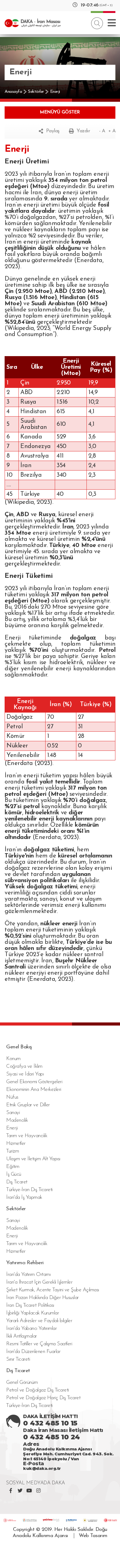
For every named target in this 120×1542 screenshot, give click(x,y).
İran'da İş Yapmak (24, 1197)
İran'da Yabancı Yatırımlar (31, 1328)
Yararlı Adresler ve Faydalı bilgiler (39, 1320)
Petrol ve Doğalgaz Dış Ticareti (37, 1390)
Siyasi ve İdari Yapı (25, 1074)
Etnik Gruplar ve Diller (28, 1105)
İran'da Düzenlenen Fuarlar (33, 1351)
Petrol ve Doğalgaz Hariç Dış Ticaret (43, 1397)
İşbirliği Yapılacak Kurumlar (32, 1313)
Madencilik (17, 1120)
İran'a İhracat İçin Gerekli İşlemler (39, 1282)
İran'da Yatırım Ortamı (28, 1274)
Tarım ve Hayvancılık (26, 1135)
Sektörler (36, 91)
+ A (112, 131)
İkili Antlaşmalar (21, 1336)
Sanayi (13, 1112)
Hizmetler (16, 1143)
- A (102, 131)
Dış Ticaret (16, 1182)
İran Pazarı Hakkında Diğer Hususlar (42, 1297)
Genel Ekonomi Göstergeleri (34, 1081)
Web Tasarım (93, 1535)
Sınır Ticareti (18, 1359)
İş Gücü (13, 1174)
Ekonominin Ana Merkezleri (33, 1089)
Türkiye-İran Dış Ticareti (29, 1189)
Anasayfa (13, 91)
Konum (13, 1058)
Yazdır (83, 131)
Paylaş (53, 131)
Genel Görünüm (22, 1382)
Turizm (12, 1151)
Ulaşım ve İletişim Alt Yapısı (33, 1159)
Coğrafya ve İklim (24, 1066)
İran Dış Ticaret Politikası (30, 1305)
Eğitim (12, 1166)
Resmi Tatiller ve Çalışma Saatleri (39, 1344)
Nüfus (12, 1097)
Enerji (55, 91)
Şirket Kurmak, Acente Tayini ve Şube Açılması (52, 1290)
